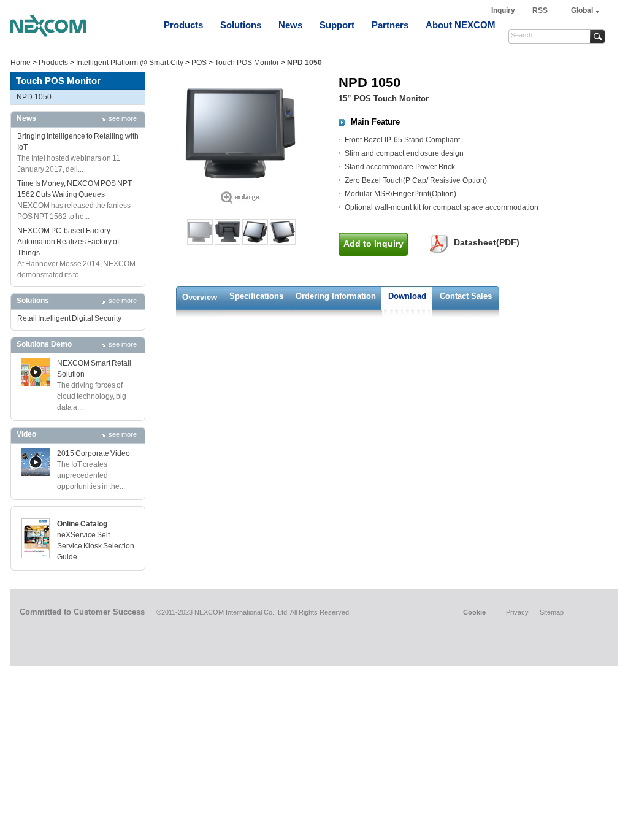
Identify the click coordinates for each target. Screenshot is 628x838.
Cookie (474, 612)
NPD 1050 (34, 97)
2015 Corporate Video (93, 453)
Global (582, 10)
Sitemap (552, 612)
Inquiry (504, 10)
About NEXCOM (461, 25)
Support (337, 25)
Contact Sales (466, 296)
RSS (540, 10)
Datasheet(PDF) (486, 242)
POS (199, 62)
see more (123, 118)
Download (407, 296)
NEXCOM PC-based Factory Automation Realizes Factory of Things (68, 241)
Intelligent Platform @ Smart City (129, 62)
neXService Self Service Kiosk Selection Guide (95, 546)
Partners (390, 25)
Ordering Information (336, 296)
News (290, 25)
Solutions (240, 25)
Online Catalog (82, 524)
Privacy (517, 612)
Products (183, 25)
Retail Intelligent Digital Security (69, 318)
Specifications (256, 296)
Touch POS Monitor (247, 62)
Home (20, 62)
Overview (199, 297)
